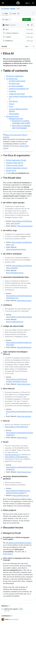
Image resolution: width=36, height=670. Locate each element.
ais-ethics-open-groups (17, 81)
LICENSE (8, 37)
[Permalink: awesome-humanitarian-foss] (1, 277)
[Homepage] (18, 2)
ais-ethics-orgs (14, 83)
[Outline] (33, 46)
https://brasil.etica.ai (24, 347)
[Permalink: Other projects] (1, 510)
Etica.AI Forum (11, 170)
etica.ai (11, 104)
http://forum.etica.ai (12, 455)
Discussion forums (12, 116)
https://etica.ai (22, 437)
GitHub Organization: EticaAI (16, 160)
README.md (9, 40)
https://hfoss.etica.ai (24, 300)
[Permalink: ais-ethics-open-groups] (1, 202)
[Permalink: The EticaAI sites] (1, 178)
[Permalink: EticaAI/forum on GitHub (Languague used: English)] (1, 538)
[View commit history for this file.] (31, 25)
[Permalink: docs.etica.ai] (1, 388)
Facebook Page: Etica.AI (14, 163)
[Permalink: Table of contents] (1, 70)
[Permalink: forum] (1, 442)
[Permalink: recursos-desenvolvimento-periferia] (1, 477)
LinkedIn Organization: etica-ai (16, 168)
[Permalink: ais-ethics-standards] (1, 253)
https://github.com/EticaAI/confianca (19, 317)
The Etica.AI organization (15, 76)
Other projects (14, 114)
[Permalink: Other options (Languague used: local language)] (1, 559)
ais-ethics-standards (16, 86)
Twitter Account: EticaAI (14, 165)
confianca (12, 91)
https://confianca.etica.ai (14, 322)
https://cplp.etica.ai (24, 384)
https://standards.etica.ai (14, 273)
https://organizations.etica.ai (16, 249)
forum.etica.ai (8, 554)
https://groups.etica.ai (24, 226)
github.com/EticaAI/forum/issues (19, 543)
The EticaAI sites (12, 79)
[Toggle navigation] (2, 2)
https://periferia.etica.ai (20, 495)
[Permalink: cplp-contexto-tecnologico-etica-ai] (1, 353)
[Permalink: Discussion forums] (1, 527)
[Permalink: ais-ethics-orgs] (1, 230)
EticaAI (6, 9)
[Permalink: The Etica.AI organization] (1, 155)
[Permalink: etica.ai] (1, 420)
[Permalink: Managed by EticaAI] (1, 533)
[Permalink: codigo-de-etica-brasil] (1, 326)
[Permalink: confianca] (1, 305)
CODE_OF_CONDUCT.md (13, 33)
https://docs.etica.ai (24, 416)
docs (6, 29)
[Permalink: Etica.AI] (1, 53)
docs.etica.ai (13, 101)
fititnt (7, 25)
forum (12, 9)
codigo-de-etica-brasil (17, 94)
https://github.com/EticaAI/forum (16, 427)
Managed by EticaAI (16, 118)
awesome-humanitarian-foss (19, 89)
